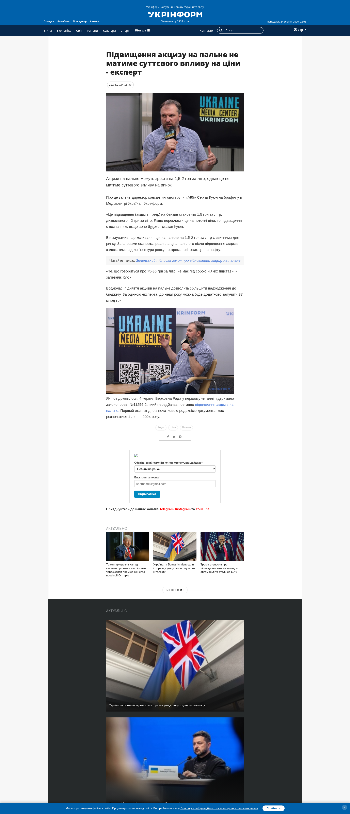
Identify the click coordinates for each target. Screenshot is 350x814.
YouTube (202, 509)
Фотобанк (64, 21)
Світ (79, 30)
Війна (48, 30)
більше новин (175, 590)
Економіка (64, 30)
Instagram (183, 509)
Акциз (161, 427)
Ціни (173, 427)
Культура (109, 30)
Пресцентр (80, 21)
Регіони (92, 30)
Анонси (94, 21)
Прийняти (274, 808)
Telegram (166, 509)
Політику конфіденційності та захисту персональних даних (219, 808)
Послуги (49, 21)
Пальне (186, 427)
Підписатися (147, 494)
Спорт (125, 30)
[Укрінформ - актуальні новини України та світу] (175, 14)
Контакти (206, 30)
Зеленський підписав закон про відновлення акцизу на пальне (188, 260)
